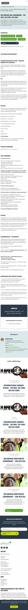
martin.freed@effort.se (14, 347)
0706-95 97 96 (20, 46)
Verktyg (2, 582)
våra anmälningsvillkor (12, 149)
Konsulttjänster (4, 579)
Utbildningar (3, 580)
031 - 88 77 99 (5, 572)
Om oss (2, 585)
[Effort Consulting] (6, 543)
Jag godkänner (14, 606)
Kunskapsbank (4, 583)
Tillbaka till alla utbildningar (8, 6)
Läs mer (16, 603)
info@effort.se (7, 574)
